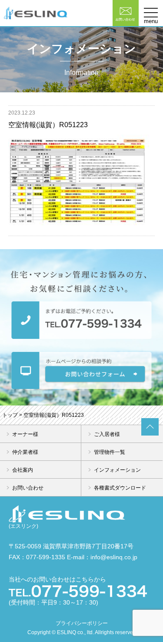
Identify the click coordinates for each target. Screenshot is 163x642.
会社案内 (22, 470)
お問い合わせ (27, 488)
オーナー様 (25, 434)
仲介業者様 (25, 452)
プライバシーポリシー (82, 623)
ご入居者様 (107, 434)
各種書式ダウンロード (120, 488)
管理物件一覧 (109, 452)
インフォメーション (117, 470)
